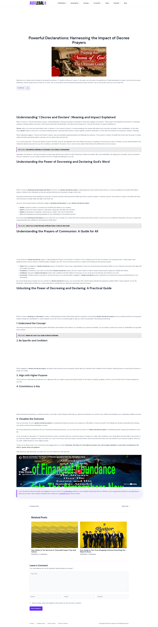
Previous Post (33, 506)
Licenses (86, 3)
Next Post (126, 506)
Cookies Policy (41, 623)
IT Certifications (67, 491)
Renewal (116, 3)
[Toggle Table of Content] (27, 88)
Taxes (107, 3)
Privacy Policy (52, 623)
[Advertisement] (79, 18)
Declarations (74, 3)
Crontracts (96, 3)
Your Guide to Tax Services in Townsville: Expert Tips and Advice (53, 551)
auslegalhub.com (64, 493)
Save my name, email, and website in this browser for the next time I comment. (56, 603)
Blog (125, 3)
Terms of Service (63, 623)
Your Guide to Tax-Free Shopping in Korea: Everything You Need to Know (102, 551)
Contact (32, 623)
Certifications (62, 3)
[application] (66, 3)
